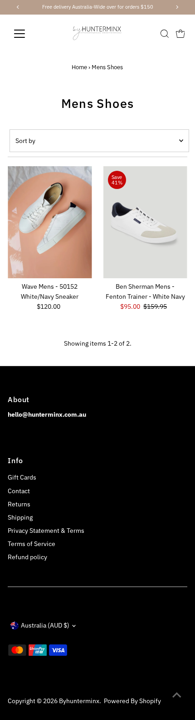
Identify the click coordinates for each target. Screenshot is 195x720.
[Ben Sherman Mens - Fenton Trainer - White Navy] (145, 222)
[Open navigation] (29, 33)
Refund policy (27, 557)
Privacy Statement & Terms (46, 530)
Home (79, 67)
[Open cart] (180, 34)
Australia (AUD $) (45, 625)
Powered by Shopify (132, 701)
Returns (19, 504)
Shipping (20, 517)
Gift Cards (22, 477)
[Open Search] (165, 34)
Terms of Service (31, 544)
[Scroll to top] (177, 695)
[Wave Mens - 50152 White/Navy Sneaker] (50, 222)
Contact (19, 491)
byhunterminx (79, 701)
